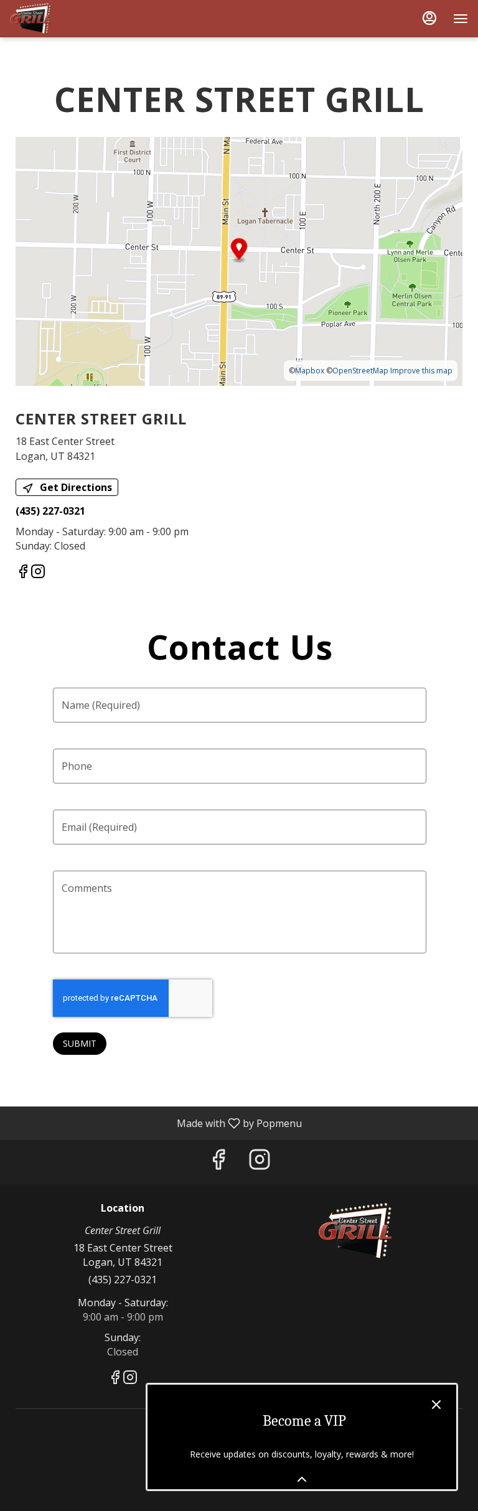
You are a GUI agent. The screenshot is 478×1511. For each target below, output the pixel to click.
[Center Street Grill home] (66, 18)
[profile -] (429, 18)
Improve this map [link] (421, 370)
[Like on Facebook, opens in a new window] (23, 573)
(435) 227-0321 (122, 1279)
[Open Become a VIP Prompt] (301, 1479)
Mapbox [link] (309, 370)
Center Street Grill (355, 1231)
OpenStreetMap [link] (360, 370)
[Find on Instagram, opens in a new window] (37, 573)
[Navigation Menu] (460, 18)
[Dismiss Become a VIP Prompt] (436, 1405)
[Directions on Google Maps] (239, 261)
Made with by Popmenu (155, 1123)
